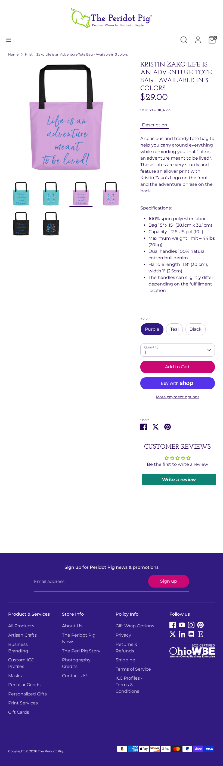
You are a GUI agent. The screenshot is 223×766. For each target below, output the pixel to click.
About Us (72, 625)
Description (154, 124)
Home (13, 54)
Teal (174, 329)
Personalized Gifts (27, 694)
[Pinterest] (200, 625)
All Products (21, 625)
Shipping (125, 659)
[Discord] (191, 634)
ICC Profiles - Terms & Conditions (129, 685)
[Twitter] (172, 634)
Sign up (168, 581)
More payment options (177, 396)
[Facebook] (172, 625)
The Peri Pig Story (81, 650)
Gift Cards (18, 712)
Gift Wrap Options (135, 625)
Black (196, 329)
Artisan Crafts (22, 635)
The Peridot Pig (50, 751)
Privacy (123, 635)
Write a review (179, 479)
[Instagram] (191, 625)
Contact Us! (74, 675)
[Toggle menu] (8, 39)
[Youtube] (182, 625)
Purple (152, 329)
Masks (15, 675)
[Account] (198, 37)
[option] (66, 121)
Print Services (23, 703)
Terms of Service (133, 669)
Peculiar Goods (24, 684)
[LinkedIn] (182, 634)
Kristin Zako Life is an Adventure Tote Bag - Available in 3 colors (76, 54)
